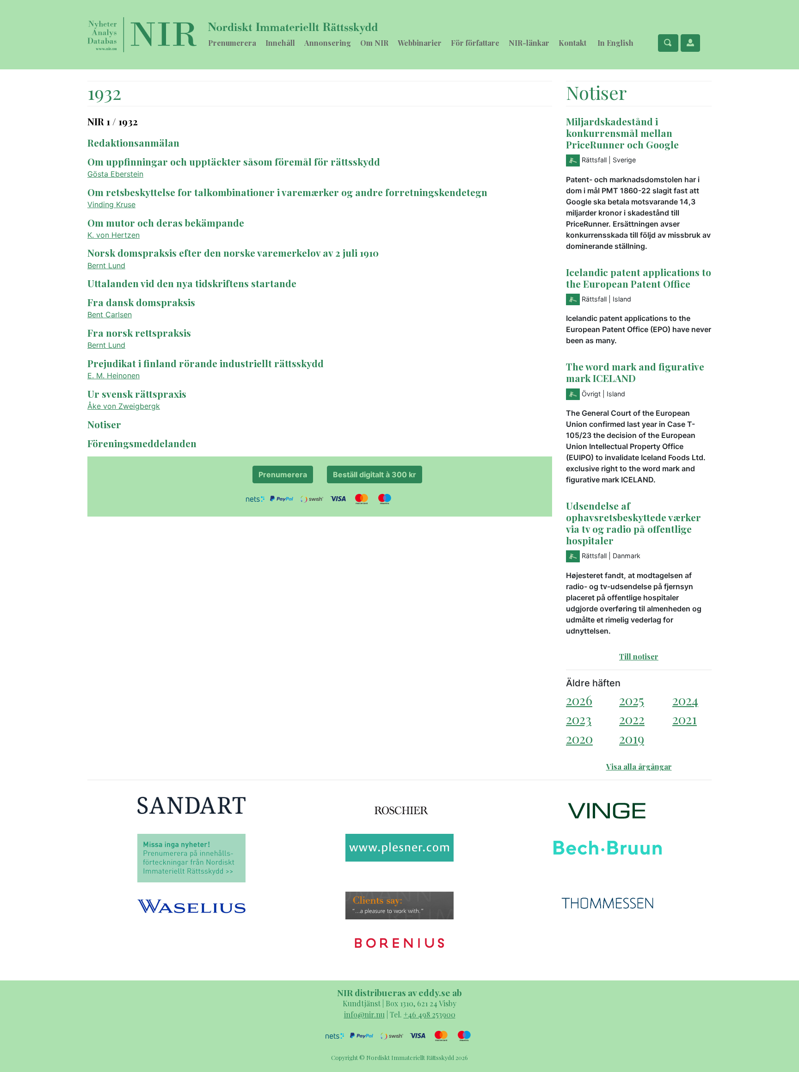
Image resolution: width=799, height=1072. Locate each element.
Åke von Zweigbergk (123, 406)
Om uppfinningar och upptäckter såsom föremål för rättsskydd (233, 161)
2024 (685, 700)
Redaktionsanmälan (133, 142)
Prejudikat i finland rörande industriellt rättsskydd (205, 363)
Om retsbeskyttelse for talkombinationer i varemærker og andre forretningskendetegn (287, 191)
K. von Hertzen (113, 235)
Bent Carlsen (109, 314)
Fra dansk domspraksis (141, 302)
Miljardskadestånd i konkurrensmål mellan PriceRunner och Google (622, 133)
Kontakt (572, 43)
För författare (475, 43)
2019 (631, 738)
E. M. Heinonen (113, 375)
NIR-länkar (529, 43)
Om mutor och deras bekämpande (165, 222)
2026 (579, 700)
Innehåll (280, 43)
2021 (684, 718)
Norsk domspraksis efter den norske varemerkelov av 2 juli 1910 (233, 252)
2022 (632, 718)
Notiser (104, 424)
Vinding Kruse (111, 204)
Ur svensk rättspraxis (136, 393)
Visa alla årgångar (639, 766)
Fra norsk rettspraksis (139, 332)
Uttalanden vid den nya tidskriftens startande (191, 283)
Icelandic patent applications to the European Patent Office (638, 277)
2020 (579, 738)
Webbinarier (420, 43)
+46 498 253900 (429, 1014)
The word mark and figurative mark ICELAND (635, 372)
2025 (631, 700)
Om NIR (374, 43)
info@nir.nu (364, 1014)
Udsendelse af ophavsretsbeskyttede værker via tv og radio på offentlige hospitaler (633, 523)
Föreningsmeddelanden (142, 443)
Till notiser (638, 656)
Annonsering (327, 43)
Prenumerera (232, 43)
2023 (578, 718)
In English (615, 43)
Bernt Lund (106, 265)
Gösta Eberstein (115, 174)
